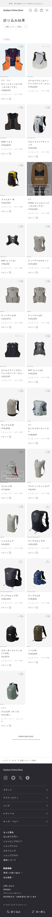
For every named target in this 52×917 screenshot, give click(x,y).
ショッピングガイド (12, 841)
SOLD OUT (12, 466)
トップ (5, 760)
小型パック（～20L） (14, 27)
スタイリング (9, 850)
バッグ (13, 760)
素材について (9, 860)
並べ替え (40, 911)
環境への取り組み (11, 872)
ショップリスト (10, 846)
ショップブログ (10, 855)
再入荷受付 (40, 186)
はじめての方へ (10, 836)
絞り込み (16, 911)
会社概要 (7, 877)
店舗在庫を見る (41, 192)
